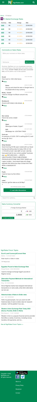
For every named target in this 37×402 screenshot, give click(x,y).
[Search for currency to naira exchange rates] (34, 2)
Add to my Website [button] (8, 218)
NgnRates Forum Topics (9, 250)
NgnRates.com (18, 2)
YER (2, 40)
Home (2, 15)
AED (2, 33)
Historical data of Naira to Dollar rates (14, 295)
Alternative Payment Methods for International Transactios (17, 280)
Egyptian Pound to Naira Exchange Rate (15, 267)
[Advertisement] (18, 11)
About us (18, 381)
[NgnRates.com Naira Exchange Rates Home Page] (9, 2)
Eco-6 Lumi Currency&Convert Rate (13, 253)
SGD (2, 36)
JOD (2, 43)
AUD (2, 29)
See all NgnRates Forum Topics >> (12, 324)
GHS (2, 25)
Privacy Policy (19, 385)
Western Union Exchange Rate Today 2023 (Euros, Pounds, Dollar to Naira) (15, 310)
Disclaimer (19, 389)
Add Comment (30, 62)
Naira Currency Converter (11, 204)
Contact (18, 393)
